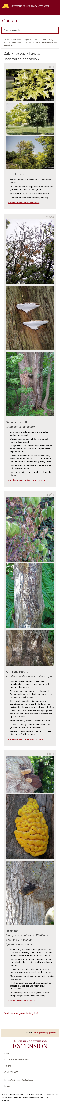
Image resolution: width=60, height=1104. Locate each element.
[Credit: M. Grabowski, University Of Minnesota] (30, 283)
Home (6, 1053)
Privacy (7, 1086)
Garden (9, 21)
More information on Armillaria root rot (25, 739)
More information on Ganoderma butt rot (26, 480)
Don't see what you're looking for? (21, 1013)
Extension (8, 39)
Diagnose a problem (31, 39)
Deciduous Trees (25, 42)
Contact (8, 1066)
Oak (36, 42)
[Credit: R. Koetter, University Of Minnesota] (30, 858)
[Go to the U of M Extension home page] (30, 6)
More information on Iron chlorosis (23, 202)
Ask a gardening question (44, 1033)
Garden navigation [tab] (12, 30)
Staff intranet (11, 1072)
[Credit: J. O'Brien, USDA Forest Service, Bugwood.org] (30, 100)
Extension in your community (17, 1060)
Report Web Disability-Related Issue (18, 1080)
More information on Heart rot (21, 1000)
